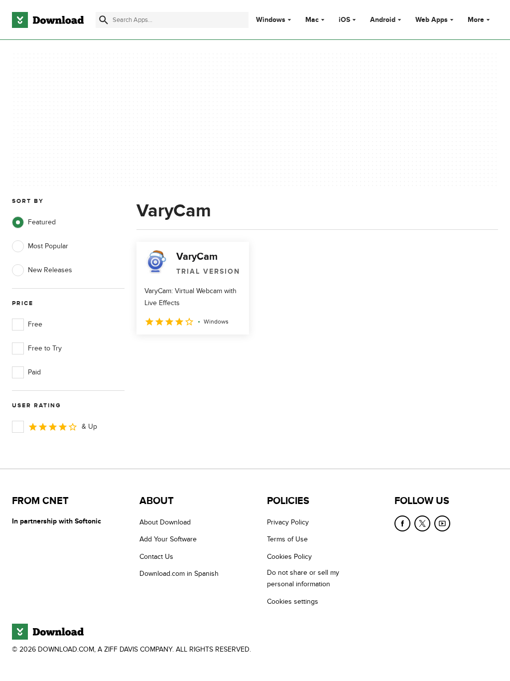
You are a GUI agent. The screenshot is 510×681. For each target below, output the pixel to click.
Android (382, 19)
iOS (344, 19)
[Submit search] (104, 20)
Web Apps (431, 19)
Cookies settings (292, 601)
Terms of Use (287, 539)
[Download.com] (48, 20)
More (476, 19)
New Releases (50, 270)
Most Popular (48, 246)
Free (35, 324)
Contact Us (156, 556)
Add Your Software (168, 539)
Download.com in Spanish (179, 573)
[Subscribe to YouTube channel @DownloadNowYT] (442, 523)
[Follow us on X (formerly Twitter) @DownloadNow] (422, 523)
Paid (34, 372)
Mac (312, 19)
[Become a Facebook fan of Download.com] (402, 523)
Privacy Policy (288, 522)
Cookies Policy (289, 556)
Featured (42, 222)
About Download (165, 522)
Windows (270, 19)
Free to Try (45, 348)
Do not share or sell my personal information (303, 578)
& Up (89, 426)
